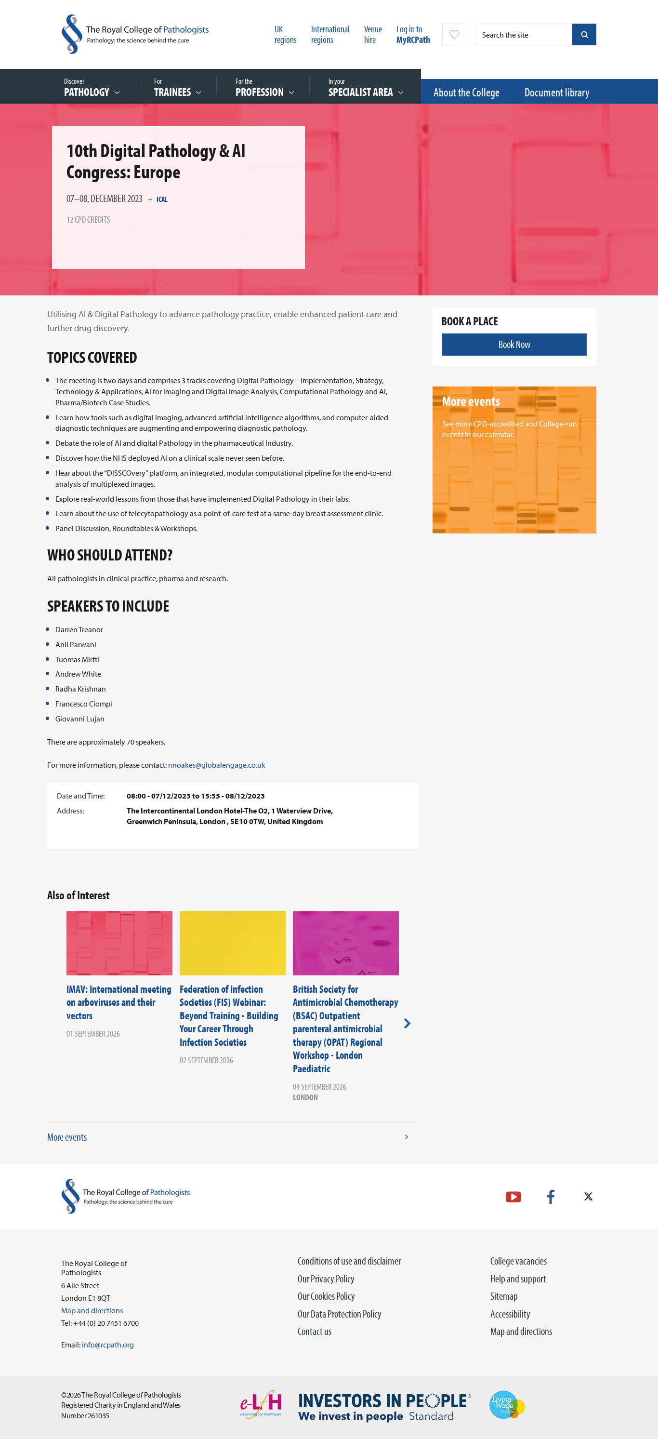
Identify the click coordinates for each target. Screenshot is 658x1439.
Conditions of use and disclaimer (349, 1260)
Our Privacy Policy (326, 1278)
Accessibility (510, 1313)
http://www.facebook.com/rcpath (551, 1196)
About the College (467, 91)
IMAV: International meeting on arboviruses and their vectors (118, 1002)
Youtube (513, 1196)
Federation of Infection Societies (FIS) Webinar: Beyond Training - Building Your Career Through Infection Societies (229, 1015)
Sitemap (504, 1296)
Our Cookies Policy (326, 1296)
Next (407, 1023)
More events (67, 1137)
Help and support (518, 1278)
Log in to (413, 34)
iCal (162, 199)
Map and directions (521, 1331)
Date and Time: (81, 795)
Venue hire (373, 34)
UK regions (286, 34)
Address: (70, 810)
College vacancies (518, 1260)
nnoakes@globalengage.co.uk (216, 765)
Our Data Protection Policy (340, 1313)
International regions (330, 34)
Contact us (314, 1331)
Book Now (514, 344)
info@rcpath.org (108, 1344)
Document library (557, 91)
